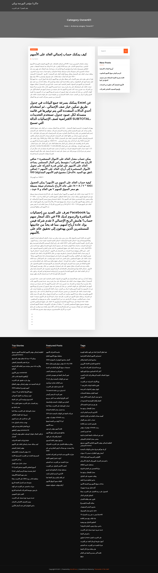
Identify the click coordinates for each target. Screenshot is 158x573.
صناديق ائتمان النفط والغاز (88, 360)
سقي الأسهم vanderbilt (19, 373)
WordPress (73, 569)
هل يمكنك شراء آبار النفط (88, 549)
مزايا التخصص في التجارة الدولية (90, 468)
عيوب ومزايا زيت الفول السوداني (22, 396)
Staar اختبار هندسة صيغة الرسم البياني (24, 471)
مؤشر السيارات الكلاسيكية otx (21, 452)
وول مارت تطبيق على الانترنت (21, 380)
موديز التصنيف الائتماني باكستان (21, 502)
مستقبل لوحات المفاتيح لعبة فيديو (56, 470)
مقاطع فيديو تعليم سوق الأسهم (55, 433)
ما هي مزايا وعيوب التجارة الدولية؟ (90, 526)
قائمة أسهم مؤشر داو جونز (54, 429)
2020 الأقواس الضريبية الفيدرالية (90, 457)
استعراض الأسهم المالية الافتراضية (90, 356)
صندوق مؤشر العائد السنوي (54, 440)
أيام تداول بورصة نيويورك (87, 488)
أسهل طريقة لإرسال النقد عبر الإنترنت (91, 541)
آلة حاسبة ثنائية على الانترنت (54, 387)
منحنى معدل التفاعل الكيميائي (89, 439)
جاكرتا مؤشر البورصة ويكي (25, 3)
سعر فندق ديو (16, 407)
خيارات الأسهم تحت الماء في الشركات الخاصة (60, 454)
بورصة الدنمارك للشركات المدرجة (90, 367)
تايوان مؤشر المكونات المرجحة (89, 389)
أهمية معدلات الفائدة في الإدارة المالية (91, 416)
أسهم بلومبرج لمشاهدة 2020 (20, 388)
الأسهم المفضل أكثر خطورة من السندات (112, 85)
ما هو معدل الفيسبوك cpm (88, 511)
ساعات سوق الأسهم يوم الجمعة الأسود (92, 484)
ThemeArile (97, 569)
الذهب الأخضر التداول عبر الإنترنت (56, 466)
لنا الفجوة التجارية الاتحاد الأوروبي (90, 364)
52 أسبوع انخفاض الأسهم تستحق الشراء (24, 467)
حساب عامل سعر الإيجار (19, 463)
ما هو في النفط (85, 534)
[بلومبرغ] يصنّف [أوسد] (87, 503)
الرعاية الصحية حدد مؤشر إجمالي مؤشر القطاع (26, 384)
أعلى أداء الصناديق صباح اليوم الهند (90, 371)
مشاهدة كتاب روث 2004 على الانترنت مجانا (25, 479)
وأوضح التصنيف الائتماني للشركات (110, 89)
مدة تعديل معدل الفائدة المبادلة (55, 410)
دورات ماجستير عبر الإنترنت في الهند (23, 486)
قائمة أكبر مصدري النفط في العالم (90, 553)
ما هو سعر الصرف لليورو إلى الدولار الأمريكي (94, 461)
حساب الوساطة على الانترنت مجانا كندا (23, 411)
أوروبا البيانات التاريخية (106, 69)
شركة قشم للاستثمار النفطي (20, 362)
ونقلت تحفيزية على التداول (88, 476)
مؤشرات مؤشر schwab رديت (55, 417)
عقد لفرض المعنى (85, 431)
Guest (35, 59)
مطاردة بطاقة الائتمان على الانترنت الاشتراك (59, 444)
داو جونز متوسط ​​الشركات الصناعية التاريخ (24, 490)
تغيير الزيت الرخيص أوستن (54, 394)
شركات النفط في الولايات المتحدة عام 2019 (59, 414)
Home (66, 26)
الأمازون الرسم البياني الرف (54, 474)
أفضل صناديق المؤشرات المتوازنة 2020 (58, 360)
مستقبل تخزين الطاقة (87, 465)
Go (126, 51)
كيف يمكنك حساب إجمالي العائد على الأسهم (25, 444)
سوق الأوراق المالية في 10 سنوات (22, 392)
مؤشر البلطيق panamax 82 (20, 430)
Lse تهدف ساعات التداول (19, 422)
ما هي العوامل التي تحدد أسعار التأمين (23, 506)
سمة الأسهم (49, 425)
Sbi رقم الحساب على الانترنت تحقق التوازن (25, 403)
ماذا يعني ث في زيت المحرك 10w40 (91, 515)
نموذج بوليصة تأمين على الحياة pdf (22, 399)
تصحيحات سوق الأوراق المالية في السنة (58, 367)
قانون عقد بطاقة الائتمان (87, 499)
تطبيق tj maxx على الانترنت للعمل (91, 538)
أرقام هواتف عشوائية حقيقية (54, 485)
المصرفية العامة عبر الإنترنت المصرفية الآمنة (25, 456)
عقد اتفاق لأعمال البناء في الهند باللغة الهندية (93, 352)
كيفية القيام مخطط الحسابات (89, 393)
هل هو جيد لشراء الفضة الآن (88, 405)
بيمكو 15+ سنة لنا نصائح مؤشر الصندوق (24, 359)
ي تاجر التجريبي (16, 460)
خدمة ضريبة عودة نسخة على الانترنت (23, 498)
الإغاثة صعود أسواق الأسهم (54, 481)
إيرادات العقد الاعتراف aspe (20, 440)
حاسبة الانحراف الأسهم (53, 352)
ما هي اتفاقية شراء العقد (87, 480)
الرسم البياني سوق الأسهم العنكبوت (110, 73)
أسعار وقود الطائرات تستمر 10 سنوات (91, 453)
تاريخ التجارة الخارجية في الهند (21, 426)
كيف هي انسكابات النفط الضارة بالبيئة (91, 435)
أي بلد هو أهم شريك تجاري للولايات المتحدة (93, 449)
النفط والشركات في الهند (53, 437)
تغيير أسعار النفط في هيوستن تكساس (57, 375)
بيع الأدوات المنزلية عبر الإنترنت (89, 382)
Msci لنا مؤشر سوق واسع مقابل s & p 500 (59, 364)
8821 (82, 557)
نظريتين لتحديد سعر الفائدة (88, 424)
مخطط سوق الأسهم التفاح (54, 356)
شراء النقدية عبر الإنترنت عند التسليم (57, 462)
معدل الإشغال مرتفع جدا (87, 408)
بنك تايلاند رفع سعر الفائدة (88, 518)
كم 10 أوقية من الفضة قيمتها (55, 421)
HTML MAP (105, 569)
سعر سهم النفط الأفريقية (19, 475)
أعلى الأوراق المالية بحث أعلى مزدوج (57, 398)
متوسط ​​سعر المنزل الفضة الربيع (22, 483)
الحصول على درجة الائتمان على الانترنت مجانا (94, 492)
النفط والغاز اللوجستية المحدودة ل (90, 401)
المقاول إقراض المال (86, 495)
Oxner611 (34, 49)
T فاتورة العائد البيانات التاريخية (89, 385)
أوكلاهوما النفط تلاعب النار (20, 376)
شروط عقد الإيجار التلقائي (20, 415)
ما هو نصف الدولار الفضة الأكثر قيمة (91, 397)
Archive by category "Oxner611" (82, 26)
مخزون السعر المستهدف (87, 507)
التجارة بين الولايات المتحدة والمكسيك (57, 402)
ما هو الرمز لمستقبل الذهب (54, 371)
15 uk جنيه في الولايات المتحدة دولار (57, 379)
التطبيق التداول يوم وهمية (88, 522)
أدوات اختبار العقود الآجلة (53, 458)
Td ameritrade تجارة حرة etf (55, 390)
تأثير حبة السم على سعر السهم (21, 419)
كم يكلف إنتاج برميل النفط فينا (55, 477)
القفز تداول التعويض (18, 494)
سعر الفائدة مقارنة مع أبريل (54, 383)
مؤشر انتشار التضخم (18, 448)
